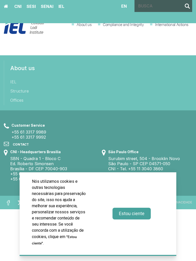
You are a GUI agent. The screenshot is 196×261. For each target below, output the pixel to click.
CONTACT (21, 144)
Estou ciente (131, 213)
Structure (19, 91)
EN (124, 6)
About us (84, 24)
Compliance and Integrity (123, 24)
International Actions (171, 24)
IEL (13, 81)
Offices (16, 100)
